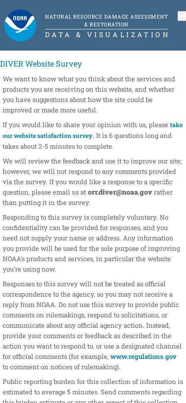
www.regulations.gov (143, 356)
